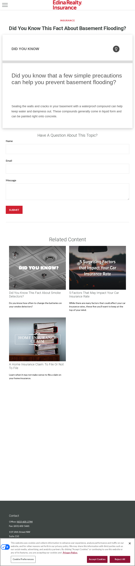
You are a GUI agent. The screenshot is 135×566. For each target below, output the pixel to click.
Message (11, 180)
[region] (67, 552)
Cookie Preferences (23, 559)
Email (9, 160)
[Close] (129, 543)
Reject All (120, 559)
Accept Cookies (97, 559)
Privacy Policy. (70, 552)
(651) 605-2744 (25, 521)
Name (9, 140)
